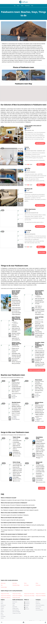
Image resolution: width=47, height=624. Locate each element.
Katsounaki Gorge (39, 462)
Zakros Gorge (16, 462)
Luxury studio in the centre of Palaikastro (33, 126)
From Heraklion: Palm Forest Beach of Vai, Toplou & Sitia (39, 292)
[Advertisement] (23, 569)
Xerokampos (38, 585)
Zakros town (3, 583)
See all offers (42, 252)
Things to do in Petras (16, 593)
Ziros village (26, 585)
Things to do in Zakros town (6, 597)
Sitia (1, 585)
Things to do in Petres (5, 593)
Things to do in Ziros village (29, 595)
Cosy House (28, 230)
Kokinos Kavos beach (39, 403)
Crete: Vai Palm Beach (39, 317)
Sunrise (27, 147)
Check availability (40, 143)
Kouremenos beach (15, 380)
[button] (1, 622)
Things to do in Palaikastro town (36, 370)
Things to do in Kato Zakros (29, 593)
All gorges (41, 488)
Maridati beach (16, 402)
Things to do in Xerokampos (6, 595)
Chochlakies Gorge (39, 437)
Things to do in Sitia (16, 597)
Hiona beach (38, 380)
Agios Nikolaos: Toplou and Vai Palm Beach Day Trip (16, 318)
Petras (37, 583)
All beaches (41, 427)
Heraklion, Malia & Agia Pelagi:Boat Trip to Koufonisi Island (39, 345)
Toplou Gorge (16, 437)
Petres (25, 583)
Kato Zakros (14, 583)
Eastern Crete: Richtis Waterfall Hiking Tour (16, 344)
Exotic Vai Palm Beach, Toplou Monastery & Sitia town (16, 292)
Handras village (4, 587)
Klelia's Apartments (30, 209)
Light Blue (27, 168)
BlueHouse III (28, 189)
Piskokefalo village (15, 585)
